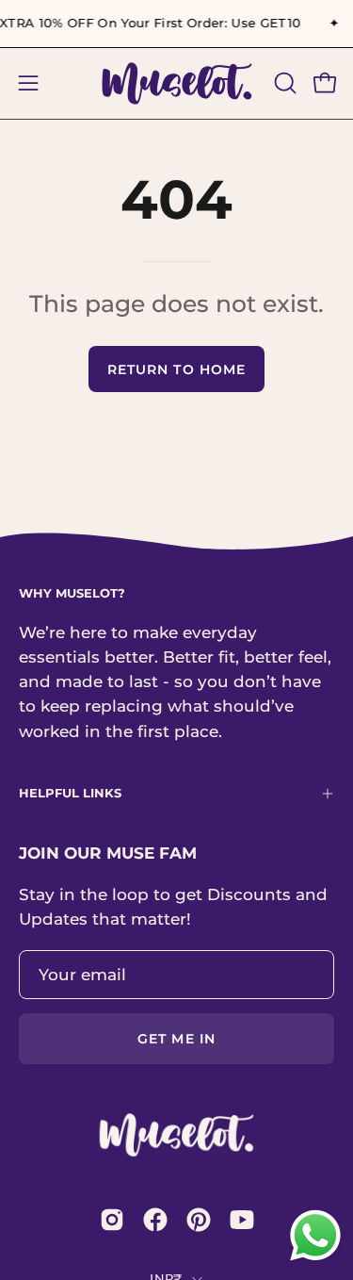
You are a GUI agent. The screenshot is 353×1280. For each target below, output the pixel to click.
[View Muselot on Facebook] (155, 1220)
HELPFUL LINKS (70, 793)
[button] (283, 83)
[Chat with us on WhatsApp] (315, 1259)
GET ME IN (176, 1038)
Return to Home (176, 369)
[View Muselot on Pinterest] (199, 1220)
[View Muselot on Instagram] (112, 1220)
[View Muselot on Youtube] (242, 1220)
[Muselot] (177, 83)
